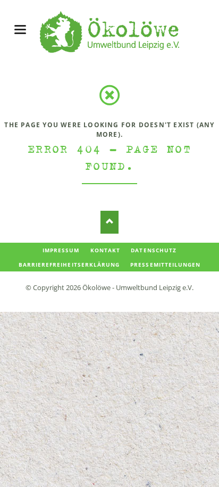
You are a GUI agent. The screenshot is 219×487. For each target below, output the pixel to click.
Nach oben (109, 222)
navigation (20, 29)
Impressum (61, 250)
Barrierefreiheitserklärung (69, 264)
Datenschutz (153, 250)
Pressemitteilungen (165, 264)
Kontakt (105, 250)
